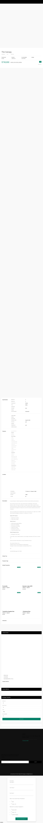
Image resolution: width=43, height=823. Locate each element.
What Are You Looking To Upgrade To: (16, 806)
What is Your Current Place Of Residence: (17, 798)
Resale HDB (14, 809)
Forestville (4, 586)
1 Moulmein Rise (26, 611)
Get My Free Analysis (21, 818)
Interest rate (4, 705)
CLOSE (1, 822)
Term (3, 709)
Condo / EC (14, 804)
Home (2, 26)
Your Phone (12, 787)
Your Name (12, 782)
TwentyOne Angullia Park (8, 611)
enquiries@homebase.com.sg (8, 678)
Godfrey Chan (6, 675)
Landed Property (15, 814)
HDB (13, 801)
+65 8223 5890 (25, 740)
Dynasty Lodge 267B (27, 586)
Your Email (12, 793)
